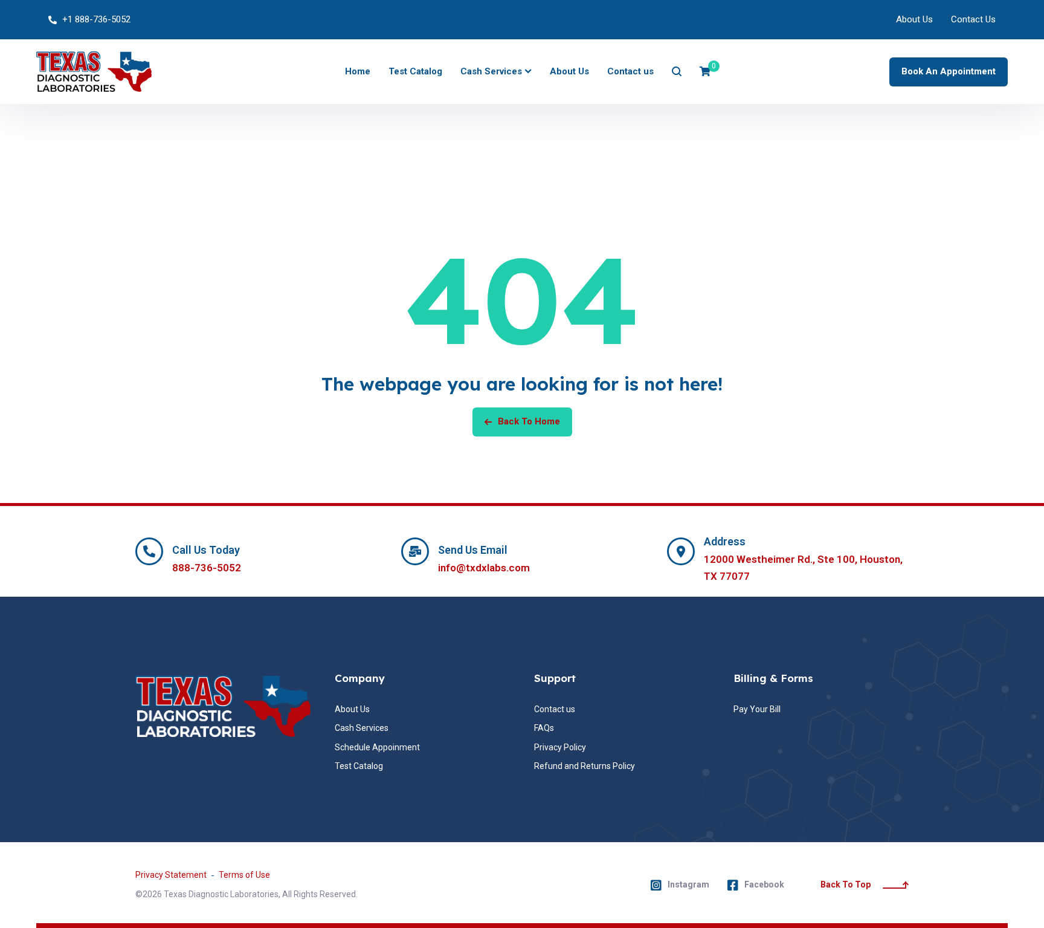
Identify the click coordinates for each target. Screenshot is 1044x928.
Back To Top (845, 884)
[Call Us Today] (149, 551)
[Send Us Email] (415, 551)
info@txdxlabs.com (484, 568)
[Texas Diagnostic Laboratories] (94, 71)
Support (555, 678)
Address (725, 541)
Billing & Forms (773, 678)
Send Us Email (472, 549)
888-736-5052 (206, 568)
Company (360, 678)
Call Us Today (206, 549)
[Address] (681, 551)
